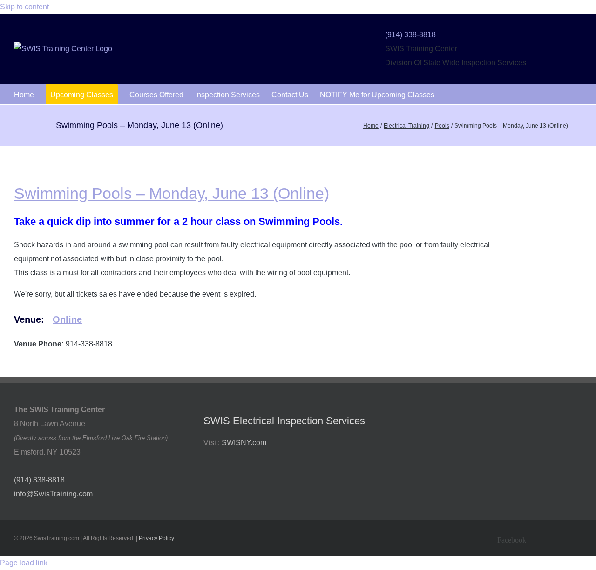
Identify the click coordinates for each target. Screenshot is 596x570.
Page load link (23, 563)
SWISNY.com (244, 443)
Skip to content (24, 7)
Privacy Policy (156, 538)
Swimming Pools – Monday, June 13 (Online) (171, 193)
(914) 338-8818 (410, 35)
